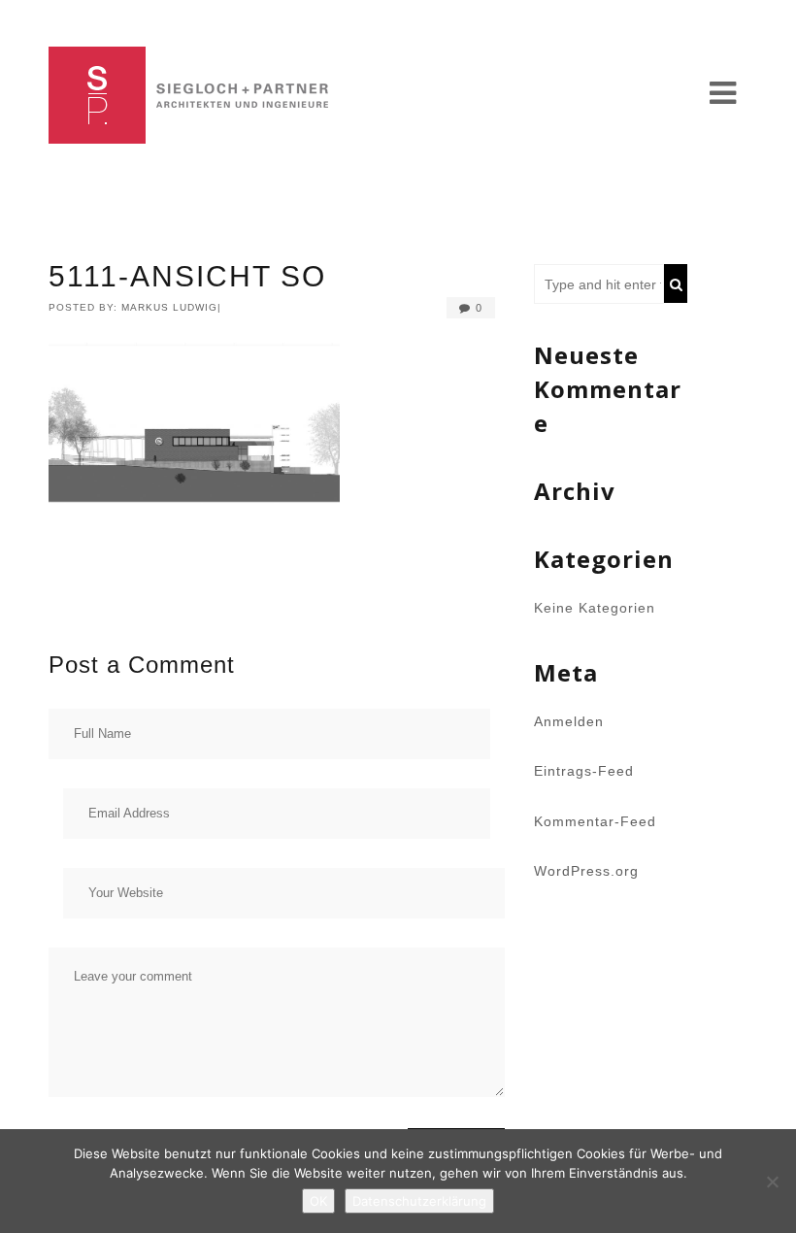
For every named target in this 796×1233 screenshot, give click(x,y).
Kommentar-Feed (595, 821)
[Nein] (771, 1181)
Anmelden (569, 721)
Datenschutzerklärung (419, 1201)
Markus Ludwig (169, 307)
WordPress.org (586, 871)
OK (318, 1201)
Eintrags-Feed (584, 771)
